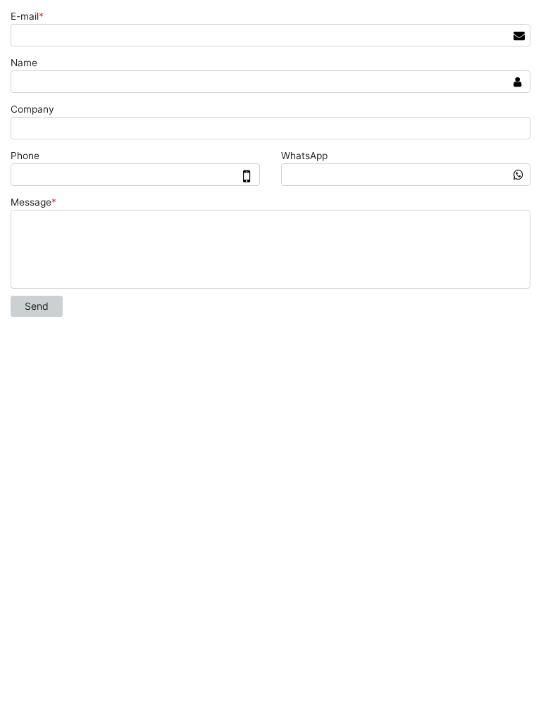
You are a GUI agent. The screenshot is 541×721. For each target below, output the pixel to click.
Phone (25, 155)
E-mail (27, 16)
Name (24, 62)
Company (32, 109)
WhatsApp (304, 155)
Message (33, 202)
